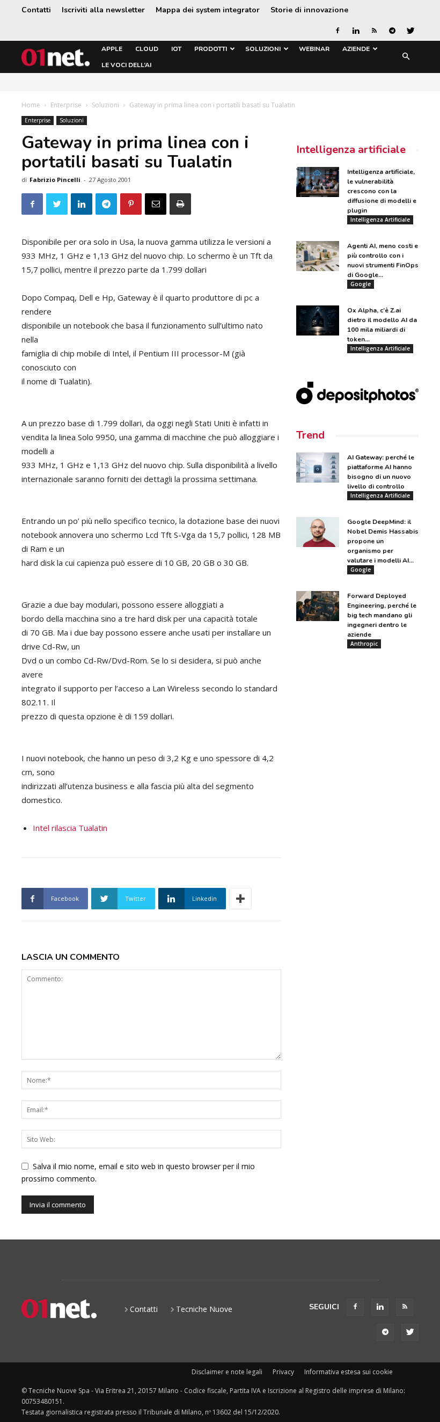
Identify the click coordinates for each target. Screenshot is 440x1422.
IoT (176, 49)
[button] (406, 57)
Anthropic (364, 643)
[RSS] (374, 30)
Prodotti (210, 49)
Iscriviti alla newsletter (103, 10)
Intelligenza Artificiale (380, 219)
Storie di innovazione (309, 10)
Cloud (146, 49)
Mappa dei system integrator (208, 10)
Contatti (36, 10)
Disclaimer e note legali (227, 1371)
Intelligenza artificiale (351, 149)
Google (360, 284)
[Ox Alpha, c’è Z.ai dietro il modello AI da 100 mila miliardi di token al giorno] (317, 320)
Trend (310, 435)
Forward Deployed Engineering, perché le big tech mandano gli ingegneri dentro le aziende (381, 615)
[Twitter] (410, 30)
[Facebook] (337, 30)
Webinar (314, 49)
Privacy (283, 1371)
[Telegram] (392, 30)
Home (30, 105)
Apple (111, 49)
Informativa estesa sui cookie (348, 1371)
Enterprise (66, 105)
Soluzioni (263, 49)
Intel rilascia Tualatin (70, 827)
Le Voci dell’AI (126, 65)
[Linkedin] (356, 30)
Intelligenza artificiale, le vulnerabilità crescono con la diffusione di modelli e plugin (381, 191)
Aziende (356, 49)
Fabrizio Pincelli (55, 180)
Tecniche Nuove (204, 1309)
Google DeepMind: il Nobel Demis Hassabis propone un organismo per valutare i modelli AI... (383, 541)
